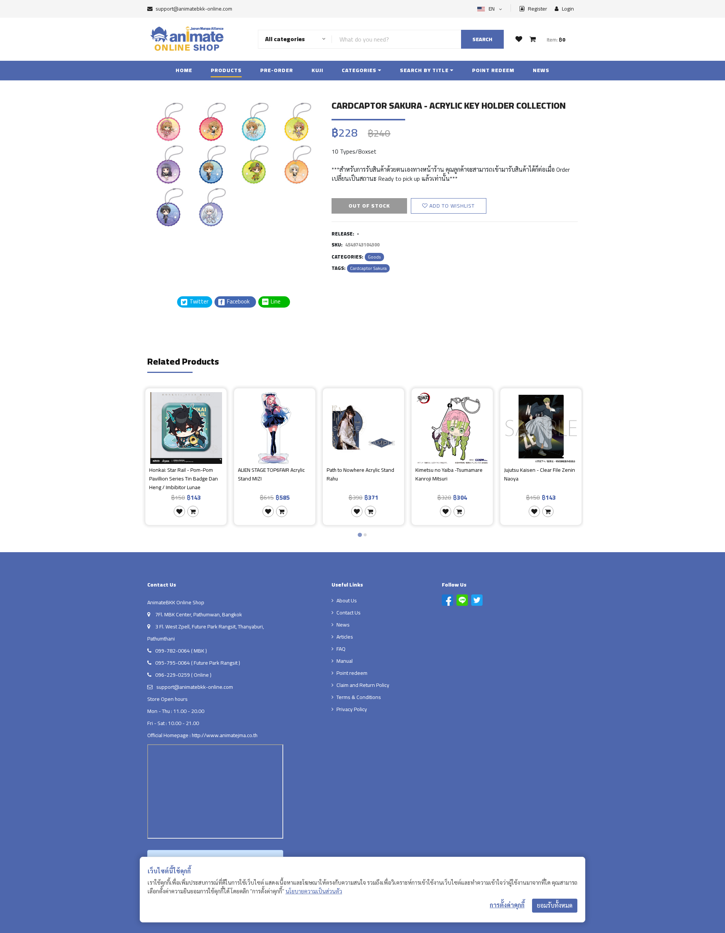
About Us (346, 600)
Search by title (425, 70)
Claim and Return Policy (362, 685)
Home (184, 70)
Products (226, 70)
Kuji (317, 70)
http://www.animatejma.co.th (225, 735)
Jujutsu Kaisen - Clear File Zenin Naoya (539, 474)
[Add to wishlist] (179, 511)
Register (537, 9)
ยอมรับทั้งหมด (554, 905)
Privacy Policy (351, 709)
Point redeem (493, 70)
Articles (344, 637)
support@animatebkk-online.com (194, 9)
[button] (166, 257)
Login (567, 9)
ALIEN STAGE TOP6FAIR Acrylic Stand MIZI (271, 474)
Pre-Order (276, 70)
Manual (344, 661)
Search (482, 39)
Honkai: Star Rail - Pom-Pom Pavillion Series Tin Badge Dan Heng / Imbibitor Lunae (183, 478)
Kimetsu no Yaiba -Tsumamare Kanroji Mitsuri (449, 474)
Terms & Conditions (358, 697)
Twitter (198, 301)
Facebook (238, 301)
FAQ (341, 649)
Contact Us (348, 612)
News (541, 70)
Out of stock (369, 206)
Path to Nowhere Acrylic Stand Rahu (360, 474)
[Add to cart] (193, 511)
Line (278, 301)
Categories (360, 70)
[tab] (360, 535)
